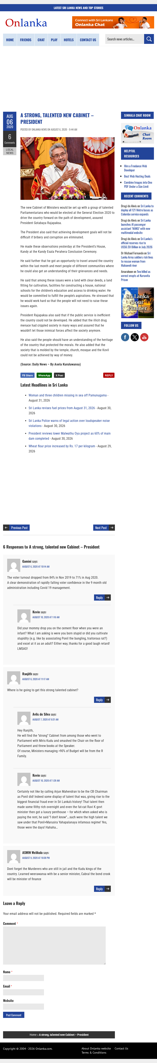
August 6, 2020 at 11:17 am (35, 679)
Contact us (88, 39)
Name (7, 971)
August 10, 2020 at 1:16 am (46, 617)
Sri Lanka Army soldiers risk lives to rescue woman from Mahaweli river (137, 259)
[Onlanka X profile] (135, 335)
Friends (25, 39)
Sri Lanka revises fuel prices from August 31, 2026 (62, 408)
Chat (41, 39)
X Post (59, 375)
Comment (10, 923)
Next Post (101, 527)
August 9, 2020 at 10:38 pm (36, 857)
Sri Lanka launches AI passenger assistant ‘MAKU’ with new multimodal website (136, 226)
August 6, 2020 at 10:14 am (35, 566)
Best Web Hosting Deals (137, 176)
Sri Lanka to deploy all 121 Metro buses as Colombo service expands (137, 210)
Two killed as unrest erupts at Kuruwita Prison (135, 275)
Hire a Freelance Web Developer (135, 168)
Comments (9, 142)
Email (7, 986)
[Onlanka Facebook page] (125, 335)
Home (10, 39)
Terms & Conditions (94, 1052)
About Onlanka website (96, 1048)
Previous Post (19, 527)
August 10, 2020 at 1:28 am (46, 780)
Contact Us (121, 1048)
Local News (10, 151)
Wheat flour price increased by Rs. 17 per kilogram (62, 446)
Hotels (69, 39)
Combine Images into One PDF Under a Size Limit (138, 184)
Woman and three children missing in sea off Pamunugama (68, 395)
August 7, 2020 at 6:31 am (45, 719)
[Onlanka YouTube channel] (144, 335)
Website (8, 1000)
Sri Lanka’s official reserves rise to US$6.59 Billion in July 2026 (137, 242)
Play (54, 39)
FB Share (27, 375)
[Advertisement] (78, 79)
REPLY (109, 375)
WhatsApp (44, 375)
